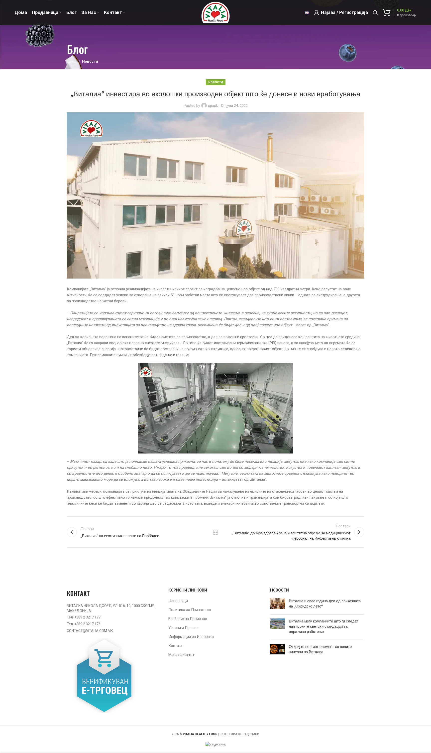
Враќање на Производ (187, 618)
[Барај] (375, 12)
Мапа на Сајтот (181, 654)
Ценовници (178, 601)
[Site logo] (215, 12)
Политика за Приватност (190, 609)
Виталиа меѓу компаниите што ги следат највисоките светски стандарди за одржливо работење (323, 626)
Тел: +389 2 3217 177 (84, 617)
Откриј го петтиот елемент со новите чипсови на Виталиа (320, 649)
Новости (90, 61)
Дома (72, 61)
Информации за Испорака (191, 636)
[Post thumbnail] (277, 604)
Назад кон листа (215, 532)
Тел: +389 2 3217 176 (84, 624)
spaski (213, 105)
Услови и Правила (184, 627)
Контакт (175, 645)
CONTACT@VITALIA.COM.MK (90, 631)
